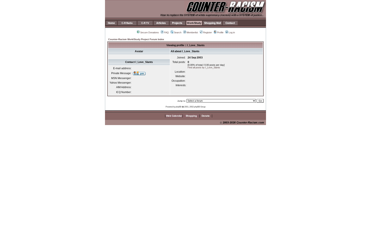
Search (177, 32)
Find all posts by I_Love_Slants (204, 67)
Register (207, 32)
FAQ (166, 32)
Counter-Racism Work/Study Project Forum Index (136, 39)
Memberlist (192, 32)
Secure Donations (149, 32)
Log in (232, 32)
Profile (220, 32)
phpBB (178, 106)
